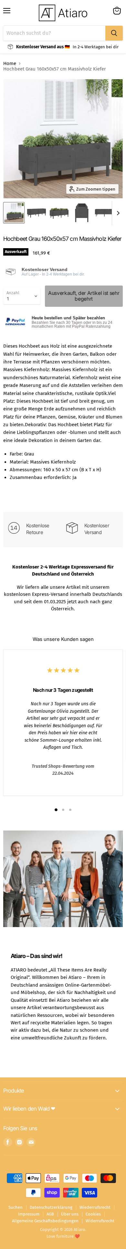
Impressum (28, 1214)
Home (9, 63)
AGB (50, 1214)
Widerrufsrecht (100, 1220)
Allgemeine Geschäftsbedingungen (45, 1220)
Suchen (15, 1207)
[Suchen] (114, 33)
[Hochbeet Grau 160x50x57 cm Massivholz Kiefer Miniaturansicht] (14, 212)
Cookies (93, 1214)
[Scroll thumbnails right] (117, 213)
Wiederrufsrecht (94, 1207)
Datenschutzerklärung (51, 1207)
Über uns (70, 1214)
